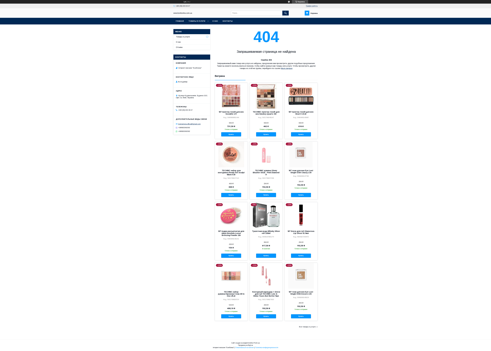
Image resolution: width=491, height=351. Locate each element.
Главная (180, 21)
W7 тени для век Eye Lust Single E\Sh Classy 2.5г (301, 171)
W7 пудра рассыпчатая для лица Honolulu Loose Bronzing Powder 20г (231, 233)
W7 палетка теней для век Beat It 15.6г (301, 113)
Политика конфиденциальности (266, 347)
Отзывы (179, 47)
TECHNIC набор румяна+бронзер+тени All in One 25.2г (231, 294)
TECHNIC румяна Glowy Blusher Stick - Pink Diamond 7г (266, 172)
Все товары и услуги (307, 327)
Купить (231, 134)
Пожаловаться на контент (244, 347)
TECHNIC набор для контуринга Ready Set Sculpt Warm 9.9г (231, 172)
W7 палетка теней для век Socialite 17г (231, 113)
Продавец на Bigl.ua (245, 345)
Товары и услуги (196, 21)
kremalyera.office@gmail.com (189, 124)
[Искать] (285, 13)
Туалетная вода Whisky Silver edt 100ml (266, 232)
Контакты (228, 21)
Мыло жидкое (286, 68)
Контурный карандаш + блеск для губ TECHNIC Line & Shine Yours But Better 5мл (266, 294)
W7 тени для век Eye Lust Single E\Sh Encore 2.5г (301, 293)
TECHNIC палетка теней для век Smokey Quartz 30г (266, 113)
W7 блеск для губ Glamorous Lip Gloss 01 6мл (301, 232)
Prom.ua (257, 343)
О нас (215, 21)
